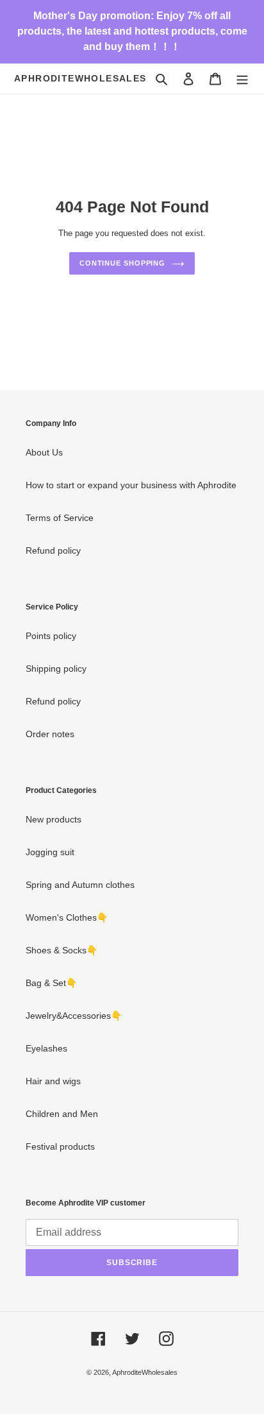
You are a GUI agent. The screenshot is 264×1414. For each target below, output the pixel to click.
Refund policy (53, 550)
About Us (44, 452)
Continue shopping (122, 263)
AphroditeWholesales (80, 78)
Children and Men (62, 1114)
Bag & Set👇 (51, 983)
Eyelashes (46, 1048)
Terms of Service (60, 518)
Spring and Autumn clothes (80, 885)
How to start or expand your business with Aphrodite (131, 485)
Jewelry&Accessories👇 (74, 1015)
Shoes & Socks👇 (61, 950)
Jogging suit (50, 852)
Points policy (51, 636)
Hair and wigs (53, 1081)
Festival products (60, 1146)
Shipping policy (56, 668)
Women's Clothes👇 (67, 917)
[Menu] (242, 78)
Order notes (50, 734)
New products (53, 819)
